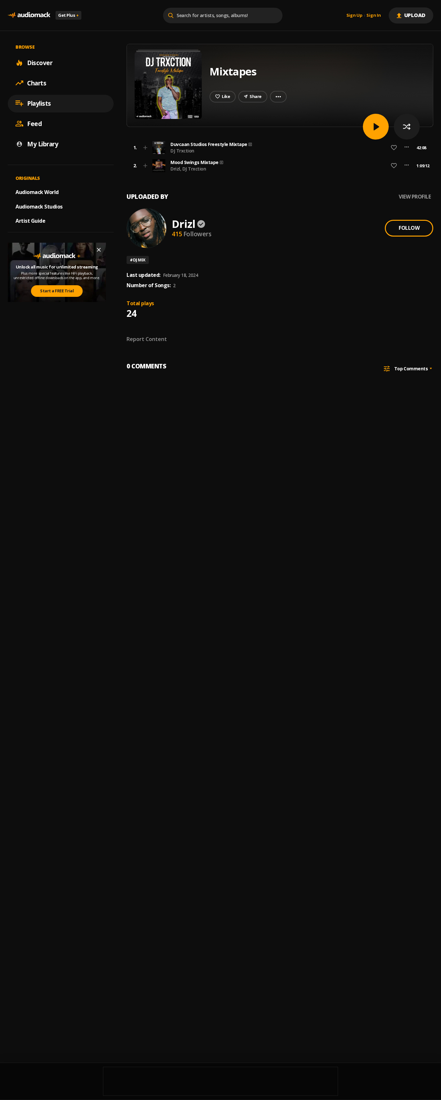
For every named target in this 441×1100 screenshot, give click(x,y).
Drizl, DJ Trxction (188, 169)
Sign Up (354, 15)
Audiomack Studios (39, 206)
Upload (415, 15)
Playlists (39, 103)
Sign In (373, 15)
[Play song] (376, 127)
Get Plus (68, 15)
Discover (39, 62)
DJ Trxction (182, 151)
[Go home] (29, 15)
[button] (278, 148)
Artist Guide (30, 220)
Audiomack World (37, 191)
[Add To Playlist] (145, 148)
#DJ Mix (138, 260)
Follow (409, 227)
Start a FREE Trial (57, 291)
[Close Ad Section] (99, 250)
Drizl (183, 224)
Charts (36, 83)
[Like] (394, 147)
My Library (42, 144)
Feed (34, 123)
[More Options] (407, 147)
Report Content (147, 339)
